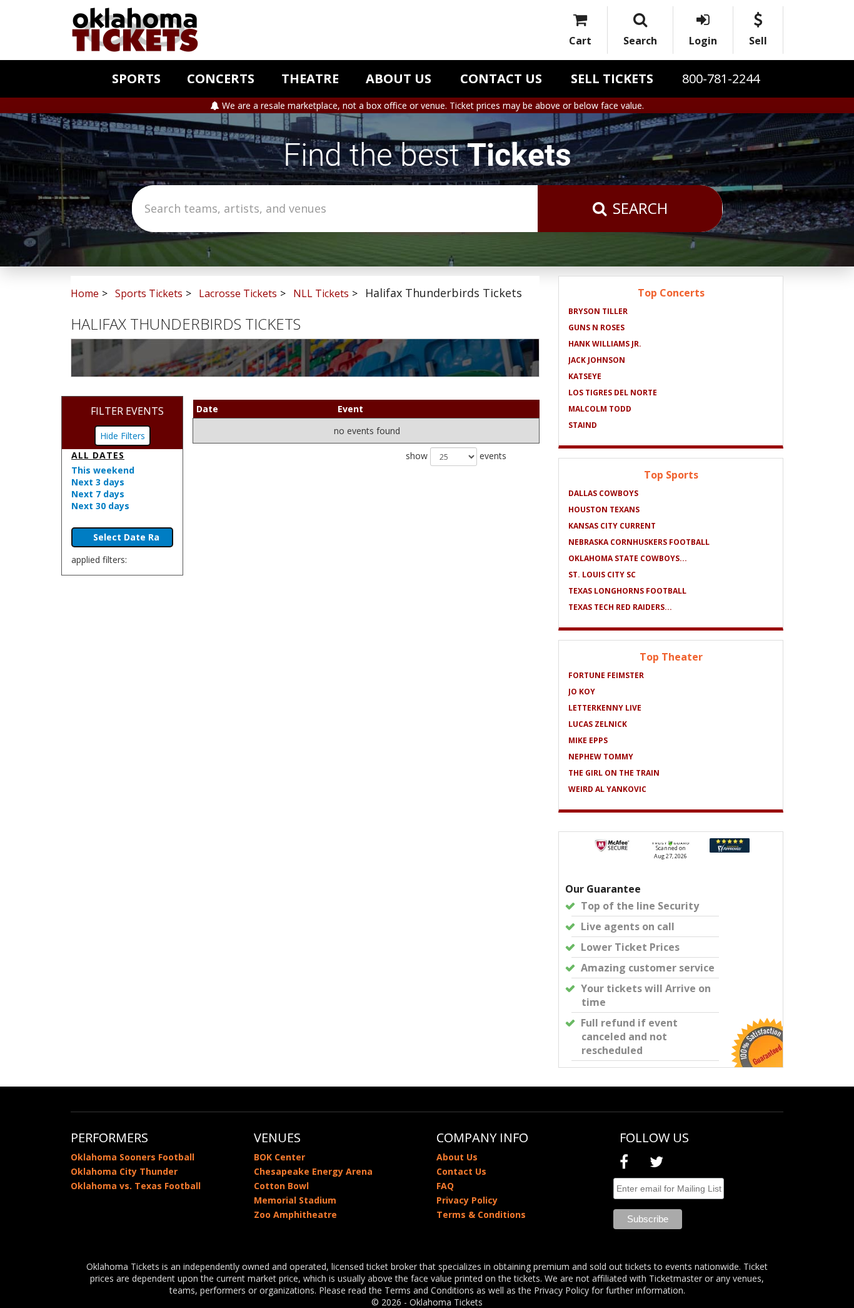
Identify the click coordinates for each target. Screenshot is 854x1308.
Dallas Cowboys (603, 493)
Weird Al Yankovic (607, 789)
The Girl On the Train (614, 773)
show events (456, 456)
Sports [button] (136, 78)
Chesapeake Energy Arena (313, 1171)
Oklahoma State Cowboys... (627, 558)
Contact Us (501, 78)
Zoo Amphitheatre (295, 1214)
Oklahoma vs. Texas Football (136, 1186)
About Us (398, 78)
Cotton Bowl (281, 1186)
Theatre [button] (310, 78)
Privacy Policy (467, 1200)
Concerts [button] (220, 78)
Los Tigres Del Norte (612, 392)
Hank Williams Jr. (604, 343)
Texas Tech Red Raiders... (620, 607)
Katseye (584, 376)
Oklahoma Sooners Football (132, 1157)
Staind (582, 425)
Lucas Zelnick (597, 724)
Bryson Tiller (598, 311)
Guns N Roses (596, 327)
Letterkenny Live (604, 707)
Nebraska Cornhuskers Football (639, 542)
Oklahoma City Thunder (124, 1171)
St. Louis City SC (602, 574)
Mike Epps (588, 740)
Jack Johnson (596, 360)
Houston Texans (604, 509)
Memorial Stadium (295, 1200)
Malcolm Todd (599, 408)
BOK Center (279, 1157)
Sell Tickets (612, 78)
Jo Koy (581, 691)
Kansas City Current (612, 525)
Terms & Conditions (481, 1214)
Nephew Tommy (600, 756)
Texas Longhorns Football (627, 591)
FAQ (445, 1186)
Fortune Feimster (606, 675)
